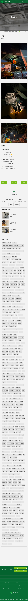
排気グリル (4, 535)
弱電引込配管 (4, 524)
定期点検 (9, 295)
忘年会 (23, 479)
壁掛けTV (22, 429)
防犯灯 (16, 426)
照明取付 (15, 334)
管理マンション (13, 532)
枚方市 (16, 415)
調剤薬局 (7, 284)
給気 (8, 309)
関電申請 (12, 365)
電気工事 (9, 242)
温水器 (10, 276)
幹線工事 (23, 418)
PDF (7, 457)
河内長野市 (4, 242)
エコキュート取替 (16, 312)
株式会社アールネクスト (6, 256)
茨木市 (3, 538)
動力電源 (19, 323)
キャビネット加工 (12, 507)
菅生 (7, 398)
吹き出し (3, 382)
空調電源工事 (16, 281)
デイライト (4, 426)
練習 (10, 398)
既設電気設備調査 (5, 331)
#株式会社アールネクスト (7, 201)
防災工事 (23, 292)
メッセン (3, 446)
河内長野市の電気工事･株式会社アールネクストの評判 (11, 248)
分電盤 (18, 295)
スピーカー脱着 (15, 354)
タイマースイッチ (11, 426)
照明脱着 (3, 354)
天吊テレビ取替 (17, 488)
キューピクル (21, 513)
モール (21, 541)
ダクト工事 (4, 309)
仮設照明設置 (10, 393)
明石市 (3, 359)
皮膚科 (16, 513)
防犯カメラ (12, 315)
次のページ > (24, 182)
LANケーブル (4, 320)
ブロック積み (4, 429)
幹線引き (12, 443)
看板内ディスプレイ (5, 329)
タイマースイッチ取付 (11, 535)
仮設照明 (13, 306)
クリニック (7, 270)
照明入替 (3, 292)
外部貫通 (16, 529)
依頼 (11, 262)
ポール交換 (14, 449)
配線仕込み (13, 379)
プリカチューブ (11, 513)
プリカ (3, 479)
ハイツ (19, 485)
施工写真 (3, 457)
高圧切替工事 (9, 396)
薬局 (3, 270)
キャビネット (8, 454)
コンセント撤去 (11, 541)
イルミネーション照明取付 (13, 440)
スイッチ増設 (9, 334)
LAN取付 (14, 396)
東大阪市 (21, 535)
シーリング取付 (18, 340)
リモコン (21, 329)
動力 (3, 454)
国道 (3, 365)
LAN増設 (3, 421)
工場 (3, 471)
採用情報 (8, 253)
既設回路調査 (11, 490)
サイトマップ (21, 588)
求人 (12, 259)
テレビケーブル (5, 499)
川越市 (20, 370)
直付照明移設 (19, 465)
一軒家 (19, 292)
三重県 (10, 273)
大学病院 (14, 273)
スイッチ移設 (13, 465)
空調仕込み (4, 387)
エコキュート (4, 276)
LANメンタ (18, 432)
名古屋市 (11, 488)
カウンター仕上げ (14, 382)
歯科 (11, 270)
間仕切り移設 (4, 543)
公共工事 (21, 281)
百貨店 (23, 370)
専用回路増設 (20, 449)
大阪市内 (10, 407)
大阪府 (14, 262)
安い (8, 262)
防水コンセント (14, 345)
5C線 (17, 407)
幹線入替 (16, 290)
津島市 (7, 488)
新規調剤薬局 (11, 359)
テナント (3, 362)
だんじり (23, 396)
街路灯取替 (16, 368)
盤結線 (10, 510)
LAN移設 (15, 337)
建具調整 (11, 326)
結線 (22, 373)
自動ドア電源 (4, 298)
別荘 (17, 535)
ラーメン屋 (16, 471)
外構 (9, 429)
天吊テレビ (20, 315)
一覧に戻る (14, 182)
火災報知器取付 (11, 340)
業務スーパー (15, 510)
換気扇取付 (13, 384)
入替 (21, 276)
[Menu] (25, 1)
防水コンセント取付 (5, 404)
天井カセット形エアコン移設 (7, 337)
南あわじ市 (4, 485)
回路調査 (3, 379)
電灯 (21, 451)
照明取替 (12, 301)
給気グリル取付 (5, 351)
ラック (8, 443)
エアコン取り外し (19, 264)
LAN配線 (16, 541)
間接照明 (3, 521)
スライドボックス (12, 423)
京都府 (7, 273)
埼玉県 (16, 370)
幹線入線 (14, 479)
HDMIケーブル (4, 496)
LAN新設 (21, 518)
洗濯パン (19, 532)
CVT (23, 359)
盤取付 (3, 488)
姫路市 (13, 387)
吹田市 (8, 465)
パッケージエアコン (5, 290)
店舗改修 (3, 373)
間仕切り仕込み (17, 421)
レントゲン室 (4, 407)
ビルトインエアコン (19, 379)
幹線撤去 (13, 496)
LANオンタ (4, 435)
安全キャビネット (14, 323)
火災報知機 (9, 306)
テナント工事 (4, 490)
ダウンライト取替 (16, 499)
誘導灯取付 (20, 398)
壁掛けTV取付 (14, 493)
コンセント (20, 273)
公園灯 (17, 423)
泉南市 (3, 376)
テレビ (3, 301)
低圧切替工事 (11, 476)
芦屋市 (23, 390)
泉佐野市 (17, 515)
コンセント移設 (15, 317)
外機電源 (20, 331)
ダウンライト (8, 267)
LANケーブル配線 (5, 326)
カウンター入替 (12, 432)
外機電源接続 (4, 482)
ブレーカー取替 (9, 281)
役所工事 (12, 290)
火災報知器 (4, 295)
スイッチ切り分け (10, 421)
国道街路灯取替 (5, 437)
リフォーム (23, 468)
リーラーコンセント (21, 460)
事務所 (13, 429)
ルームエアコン (9, 287)
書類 (24, 454)
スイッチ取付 (4, 340)
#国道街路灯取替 (9, 199)
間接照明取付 (18, 418)
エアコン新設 (8, 468)
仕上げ (7, 432)
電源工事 (23, 309)
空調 (3, 529)
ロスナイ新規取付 (5, 348)
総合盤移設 (23, 376)
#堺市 (24, 201)
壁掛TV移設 (20, 348)
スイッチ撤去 (4, 541)
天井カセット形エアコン (6, 317)
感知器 (7, 264)
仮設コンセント (19, 306)
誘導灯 (13, 267)
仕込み (20, 351)
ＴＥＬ (15, 373)
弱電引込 (19, 479)
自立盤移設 (15, 482)
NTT (9, 496)
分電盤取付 (18, 343)
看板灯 (16, 326)
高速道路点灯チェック (15, 451)
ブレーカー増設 (5, 312)
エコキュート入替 (5, 515)
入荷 (13, 276)
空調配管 (13, 527)
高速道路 (3, 443)
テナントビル (4, 474)
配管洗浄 (21, 365)
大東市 (20, 482)
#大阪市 (10, 204)
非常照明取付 (15, 398)
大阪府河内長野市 (18, 259)
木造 (3, 284)
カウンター (9, 521)
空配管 (10, 499)
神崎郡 (16, 437)
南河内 (3, 398)
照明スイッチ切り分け (6, 451)
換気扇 (16, 278)
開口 (7, 359)
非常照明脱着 (9, 354)
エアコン (18, 262)
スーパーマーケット (13, 284)
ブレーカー (16, 490)
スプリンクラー (12, 264)
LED (7, 292)
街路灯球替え (10, 368)
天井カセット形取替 (13, 348)
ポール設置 (22, 423)
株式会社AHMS (11, 320)
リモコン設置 (12, 515)
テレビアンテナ (22, 426)
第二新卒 (3, 262)
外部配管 (23, 485)
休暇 (3, 278)
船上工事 (20, 440)
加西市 (18, 474)
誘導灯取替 (22, 490)
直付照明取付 (18, 387)
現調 (9, 474)
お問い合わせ (14, 256)
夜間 (21, 499)
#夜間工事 (20, 199)
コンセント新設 (15, 518)
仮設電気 (3, 370)
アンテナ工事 (21, 278)
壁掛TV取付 (12, 418)
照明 (3, 267)
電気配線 (7, 529)
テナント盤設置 (5, 510)
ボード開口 (8, 376)
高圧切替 (3, 306)
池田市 (19, 493)
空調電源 (8, 446)
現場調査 (3, 396)
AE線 (20, 407)
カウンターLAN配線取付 (19, 401)
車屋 (3, 432)
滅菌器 (12, 309)
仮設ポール (7, 365)
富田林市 (17, 276)
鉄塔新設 (3, 527)
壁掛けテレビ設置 (15, 521)
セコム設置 (16, 538)
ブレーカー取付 (9, 479)
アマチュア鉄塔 (11, 524)
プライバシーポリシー (6, 259)
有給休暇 (7, 278)
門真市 (18, 496)
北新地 (8, 379)
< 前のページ (4, 182)
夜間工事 (21, 435)
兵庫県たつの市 (5, 507)
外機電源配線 (4, 440)
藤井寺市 (17, 365)
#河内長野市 (16, 204)
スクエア (3, 465)
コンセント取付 (21, 337)
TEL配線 (10, 543)
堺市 (16, 315)
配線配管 (21, 404)
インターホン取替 (5, 415)
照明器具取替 (10, 435)
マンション (22, 290)
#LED (15, 199)
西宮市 (8, 382)
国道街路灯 (12, 415)
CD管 (14, 407)
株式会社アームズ (17, 287)
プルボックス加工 (18, 390)
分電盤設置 (14, 468)
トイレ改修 (17, 429)
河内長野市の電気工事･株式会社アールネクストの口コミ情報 (12, 245)
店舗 (24, 270)
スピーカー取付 (13, 460)
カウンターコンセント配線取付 (7, 401)
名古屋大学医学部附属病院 (6, 518)
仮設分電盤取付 (12, 412)
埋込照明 (7, 301)
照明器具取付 (4, 504)
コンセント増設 (21, 317)
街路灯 (8, 362)
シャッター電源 (11, 298)
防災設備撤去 (4, 513)
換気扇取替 (13, 474)
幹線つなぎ (11, 390)
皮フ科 (23, 488)
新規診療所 (20, 345)
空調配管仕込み (13, 485)
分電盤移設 (17, 376)
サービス (3, 253)
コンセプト (14, 242)
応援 (6, 471)
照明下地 (17, 384)
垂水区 (3, 468)
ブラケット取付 (5, 412)
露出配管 (22, 443)
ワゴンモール (19, 270)
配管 (15, 270)
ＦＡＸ (19, 373)
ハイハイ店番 (21, 415)
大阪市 (17, 359)
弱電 (21, 496)
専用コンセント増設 (5, 460)
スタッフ (13, 253)
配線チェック (4, 423)
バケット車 (20, 437)
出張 (8, 485)
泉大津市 (16, 362)
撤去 (18, 468)
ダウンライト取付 (12, 343)
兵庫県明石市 (4, 343)
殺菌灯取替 (20, 454)
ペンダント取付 (5, 390)
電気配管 (11, 529)
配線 (17, 351)
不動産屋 (8, 527)
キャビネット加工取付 (20, 527)
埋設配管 (16, 331)
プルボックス (14, 454)
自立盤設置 (11, 437)
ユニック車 (4, 449)
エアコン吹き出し (18, 298)
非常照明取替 (18, 301)
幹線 (20, 359)
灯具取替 (18, 507)
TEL (19, 284)
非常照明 (11, 292)
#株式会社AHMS (18, 201)
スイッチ (17, 267)
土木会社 (8, 345)
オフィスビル (16, 435)
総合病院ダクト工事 (5, 323)
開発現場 (17, 412)
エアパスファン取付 (12, 504)
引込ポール (4, 393)
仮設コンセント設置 (17, 393)
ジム (3, 273)
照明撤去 (20, 538)
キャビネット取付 (18, 476)
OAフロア (4, 334)
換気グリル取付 (12, 351)
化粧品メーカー (9, 373)
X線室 (17, 404)
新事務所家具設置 (9, 538)
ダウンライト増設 (5, 418)
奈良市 (9, 387)
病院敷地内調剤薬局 (5, 384)
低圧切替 (13, 295)
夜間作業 (11, 331)
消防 (3, 264)
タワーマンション (5, 315)
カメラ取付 (21, 368)
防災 (22, 262)
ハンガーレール (22, 471)
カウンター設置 (5, 476)
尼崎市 (16, 524)
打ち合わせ (13, 404)
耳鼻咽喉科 (22, 267)
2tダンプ (9, 449)
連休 (24, 276)
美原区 (19, 396)
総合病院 (3, 281)
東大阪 (10, 312)
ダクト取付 (10, 471)
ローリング (18, 446)
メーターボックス (10, 370)
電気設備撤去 (21, 510)
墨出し (22, 384)
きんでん (13, 446)
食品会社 (3, 345)
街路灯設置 (4, 368)
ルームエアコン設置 (5, 532)
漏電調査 (23, 343)
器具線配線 (17, 443)
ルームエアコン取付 (13, 457)
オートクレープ (17, 309)
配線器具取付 (19, 504)
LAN (24, 273)
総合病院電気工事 (18, 320)
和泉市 (12, 362)
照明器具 (11, 278)
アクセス (17, 253)
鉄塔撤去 (20, 524)
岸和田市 (20, 362)
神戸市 (13, 376)
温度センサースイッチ (14, 329)
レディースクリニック (6, 493)
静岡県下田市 (22, 521)
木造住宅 (22, 284)
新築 (15, 292)
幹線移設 (10, 482)
